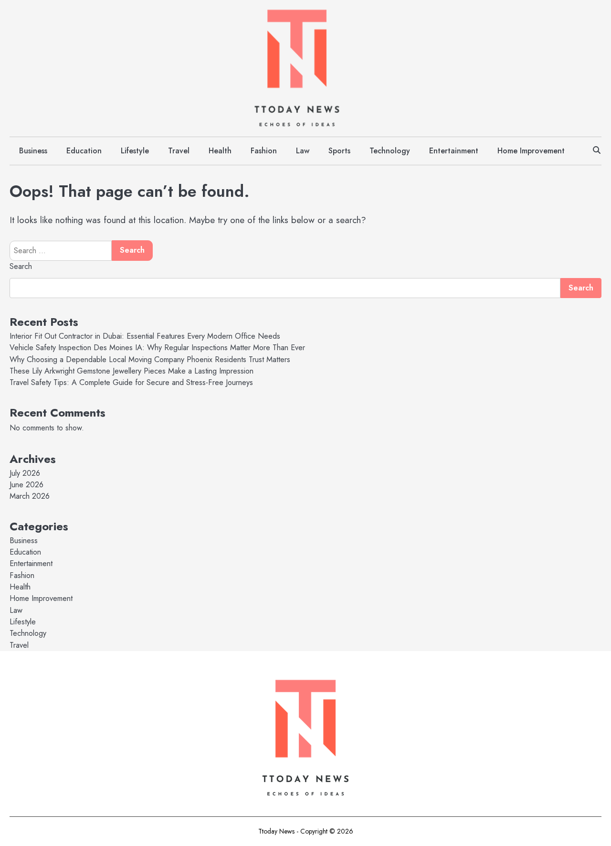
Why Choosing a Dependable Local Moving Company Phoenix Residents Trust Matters (150, 359)
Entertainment (453, 150)
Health (220, 150)
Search (21, 266)
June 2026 (26, 484)
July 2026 (25, 473)
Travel (179, 150)
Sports (339, 150)
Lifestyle (135, 150)
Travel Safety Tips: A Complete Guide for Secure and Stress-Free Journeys (131, 382)
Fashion (264, 150)
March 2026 (30, 496)
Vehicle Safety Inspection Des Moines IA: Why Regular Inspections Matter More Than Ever (157, 347)
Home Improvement (531, 150)
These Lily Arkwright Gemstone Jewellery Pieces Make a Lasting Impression (131, 370)
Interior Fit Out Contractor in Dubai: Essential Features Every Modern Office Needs (145, 336)
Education (84, 150)
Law (302, 150)
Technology (389, 150)
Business (33, 150)
